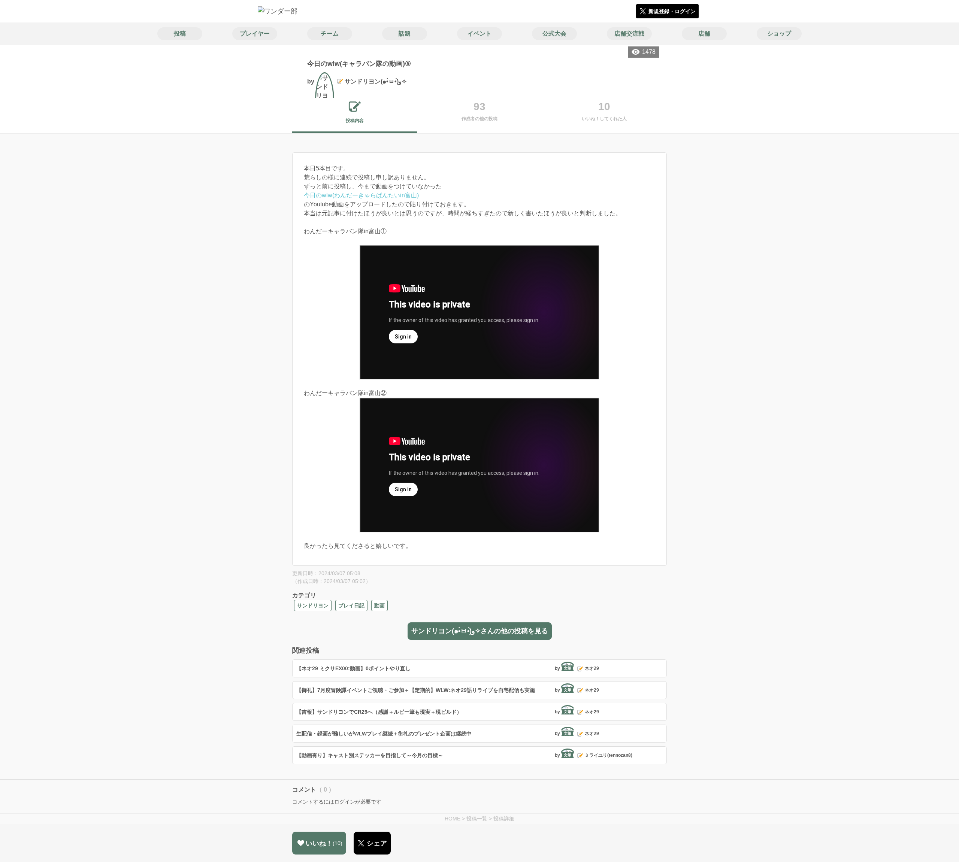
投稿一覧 (476, 819)
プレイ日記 (351, 605)
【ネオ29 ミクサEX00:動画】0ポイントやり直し (353, 668)
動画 (379, 605)
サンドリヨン (313, 605)
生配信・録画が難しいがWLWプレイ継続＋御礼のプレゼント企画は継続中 (384, 734)
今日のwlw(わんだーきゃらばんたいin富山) (361, 195)
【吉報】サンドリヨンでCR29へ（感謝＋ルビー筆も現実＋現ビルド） (379, 712)
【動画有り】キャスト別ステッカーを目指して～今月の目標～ (369, 755)
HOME (452, 819)
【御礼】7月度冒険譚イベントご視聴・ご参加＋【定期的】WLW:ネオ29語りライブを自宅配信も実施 (415, 690)
